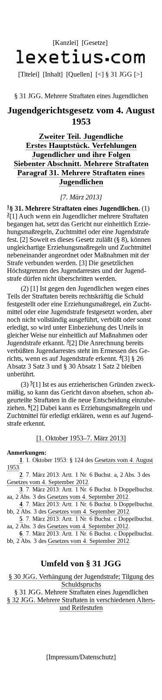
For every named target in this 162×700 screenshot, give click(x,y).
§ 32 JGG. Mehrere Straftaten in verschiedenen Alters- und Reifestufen (81, 603)
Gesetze (94, 42)
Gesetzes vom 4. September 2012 (47, 481)
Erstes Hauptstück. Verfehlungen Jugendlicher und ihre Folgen (81, 150)
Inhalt (52, 74)
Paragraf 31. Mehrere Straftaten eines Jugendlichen (81, 177)
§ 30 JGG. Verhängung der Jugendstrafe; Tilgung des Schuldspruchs (81, 580)
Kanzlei (65, 42)
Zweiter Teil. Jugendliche (81, 136)
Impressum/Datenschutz (81, 657)
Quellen (79, 74)
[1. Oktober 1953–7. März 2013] (81, 438)
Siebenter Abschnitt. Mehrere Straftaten (81, 163)
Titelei (28, 74)
